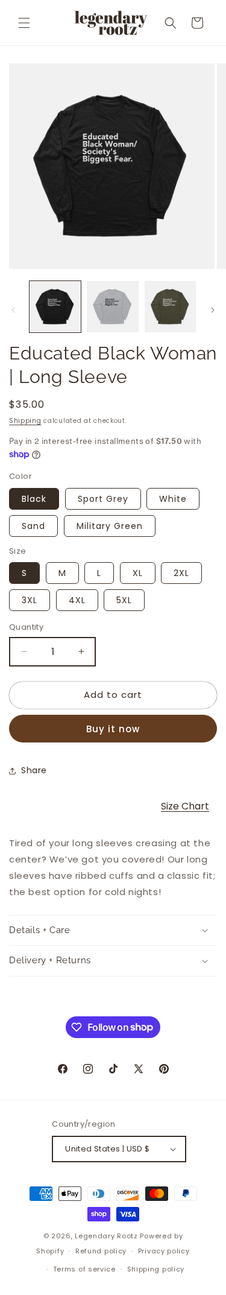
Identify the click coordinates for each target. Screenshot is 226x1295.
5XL (124, 600)
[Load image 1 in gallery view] (55, 306)
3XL (29, 600)
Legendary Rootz (106, 1236)
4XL (77, 600)
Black (34, 499)
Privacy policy (164, 1251)
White (173, 499)
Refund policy (101, 1251)
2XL (181, 573)
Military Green (110, 526)
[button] (24, 23)
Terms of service (84, 1269)
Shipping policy (156, 1269)
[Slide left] (13, 310)
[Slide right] (212, 310)
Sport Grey (103, 499)
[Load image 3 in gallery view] (170, 306)
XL (138, 573)
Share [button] (34, 770)
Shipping (25, 420)
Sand (33, 526)
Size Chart (185, 806)
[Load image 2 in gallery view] (112, 306)
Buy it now (113, 729)
